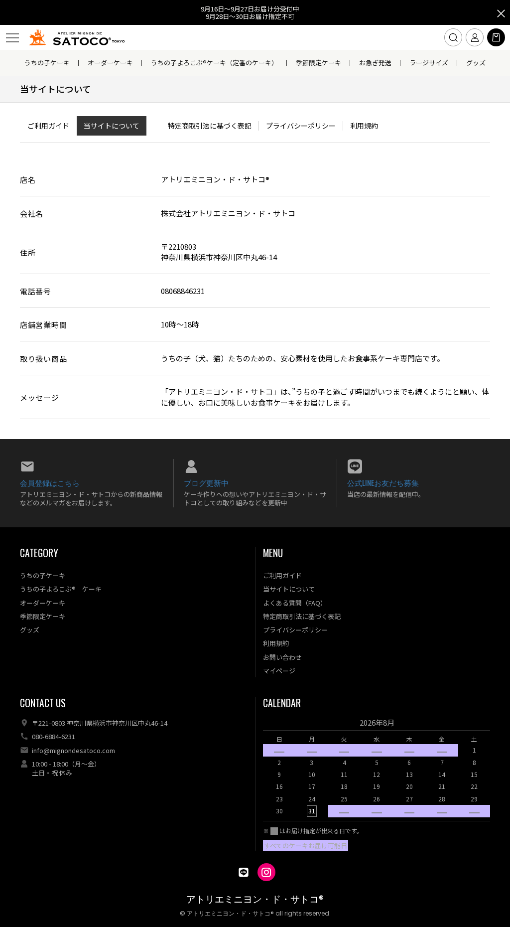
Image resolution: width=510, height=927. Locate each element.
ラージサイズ (428, 62)
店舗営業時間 (43, 324)
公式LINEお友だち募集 (383, 482)
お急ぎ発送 (375, 62)
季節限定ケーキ (318, 62)
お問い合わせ (282, 657)
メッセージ (39, 397)
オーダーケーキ (110, 62)
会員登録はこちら (50, 482)
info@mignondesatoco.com (73, 750)
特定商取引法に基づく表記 (210, 126)
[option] (377, 770)
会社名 (31, 213)
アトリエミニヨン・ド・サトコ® (255, 899)
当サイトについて (111, 126)
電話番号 (35, 291)
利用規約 (364, 126)
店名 (28, 179)
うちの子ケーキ (47, 62)
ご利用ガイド (48, 126)
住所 (28, 252)
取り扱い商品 (43, 358)
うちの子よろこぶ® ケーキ (61, 589)
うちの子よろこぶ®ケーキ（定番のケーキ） (214, 62)
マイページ (279, 670)
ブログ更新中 (206, 482)
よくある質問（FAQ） (295, 603)
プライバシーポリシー (301, 126)
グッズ (476, 62)
